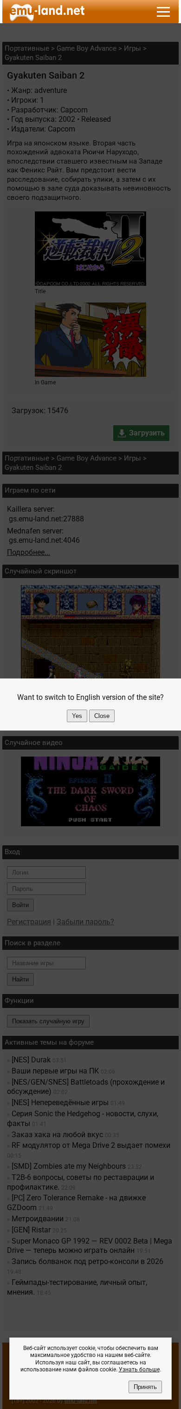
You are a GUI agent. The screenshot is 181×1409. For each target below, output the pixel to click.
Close (102, 715)
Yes (77, 715)
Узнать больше (139, 1369)
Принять (145, 1386)
